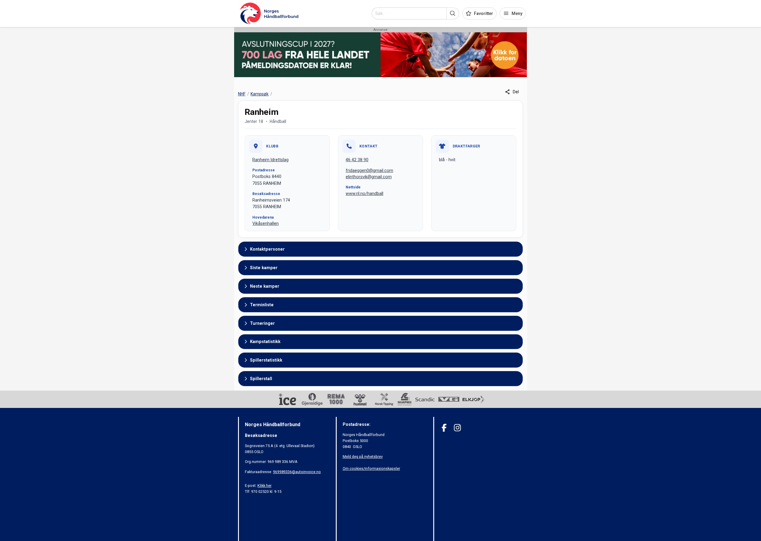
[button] (452, 13)
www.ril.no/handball (364, 193)
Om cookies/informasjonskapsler (371, 468)
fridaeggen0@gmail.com (369, 170)
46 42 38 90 (357, 159)
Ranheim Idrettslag (270, 159)
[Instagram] (457, 427)
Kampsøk (260, 94)
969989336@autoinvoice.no (297, 472)
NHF (241, 94)
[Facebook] (444, 427)
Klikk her (264, 485)
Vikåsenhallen (265, 223)
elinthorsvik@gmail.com (369, 176)
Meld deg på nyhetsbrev (363, 456)
